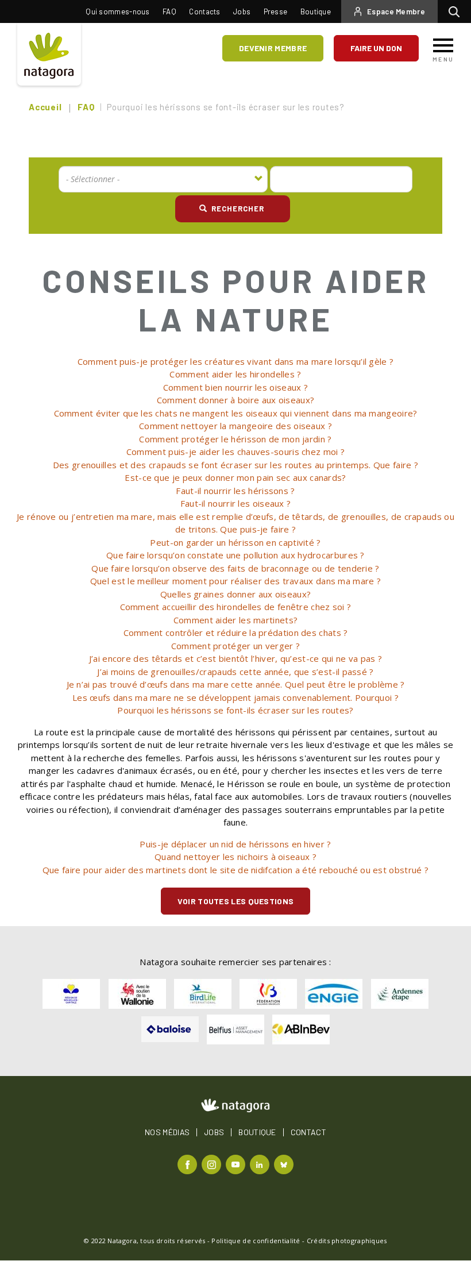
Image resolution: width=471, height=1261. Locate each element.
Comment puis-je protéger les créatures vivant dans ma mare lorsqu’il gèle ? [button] (236, 361)
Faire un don (376, 48)
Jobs (241, 11)
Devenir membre (273, 48)
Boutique (315, 11)
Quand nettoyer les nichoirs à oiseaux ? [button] (235, 856)
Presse (276, 11)
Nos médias (167, 1132)
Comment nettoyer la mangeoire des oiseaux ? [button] (235, 425)
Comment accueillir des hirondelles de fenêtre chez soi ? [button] (236, 606)
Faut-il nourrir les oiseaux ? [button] (235, 503)
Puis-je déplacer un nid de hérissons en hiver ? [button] (235, 844)
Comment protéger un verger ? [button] (235, 645)
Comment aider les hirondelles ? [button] (235, 374)
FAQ (169, 11)
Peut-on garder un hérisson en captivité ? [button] (235, 542)
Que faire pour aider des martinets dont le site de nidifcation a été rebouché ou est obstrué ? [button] (235, 870)
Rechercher (457, 11)
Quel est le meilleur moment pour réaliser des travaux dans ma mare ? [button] (235, 581)
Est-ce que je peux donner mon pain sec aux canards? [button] (235, 477)
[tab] (235, 361)
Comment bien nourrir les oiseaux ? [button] (235, 387)
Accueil (45, 107)
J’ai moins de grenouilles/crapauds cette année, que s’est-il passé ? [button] (235, 671)
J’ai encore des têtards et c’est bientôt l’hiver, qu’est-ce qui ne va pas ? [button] (236, 658)
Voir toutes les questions (235, 901)
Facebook (188, 1164)
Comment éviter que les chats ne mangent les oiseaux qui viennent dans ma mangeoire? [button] (236, 413)
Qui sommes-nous (118, 11)
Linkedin (261, 1164)
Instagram (212, 1164)
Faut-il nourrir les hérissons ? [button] (235, 490)
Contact (308, 1132)
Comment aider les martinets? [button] (235, 620)
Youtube (237, 1164)
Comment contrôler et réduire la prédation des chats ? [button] (235, 632)
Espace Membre (396, 11)
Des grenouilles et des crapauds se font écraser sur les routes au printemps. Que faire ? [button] (235, 465)
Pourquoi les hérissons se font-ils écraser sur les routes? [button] (235, 710)
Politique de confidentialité (255, 1240)
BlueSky (285, 1164)
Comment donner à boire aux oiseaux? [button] (236, 400)
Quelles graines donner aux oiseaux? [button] (235, 594)
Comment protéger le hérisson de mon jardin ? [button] (235, 439)
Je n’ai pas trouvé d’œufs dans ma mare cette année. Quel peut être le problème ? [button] (236, 684)
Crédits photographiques (347, 1240)
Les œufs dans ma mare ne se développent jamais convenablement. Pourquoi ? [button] (235, 697)
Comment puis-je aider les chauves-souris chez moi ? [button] (235, 451)
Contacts (204, 11)
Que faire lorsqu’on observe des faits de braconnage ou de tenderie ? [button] (235, 568)
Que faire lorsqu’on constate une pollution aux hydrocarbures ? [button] (235, 555)
